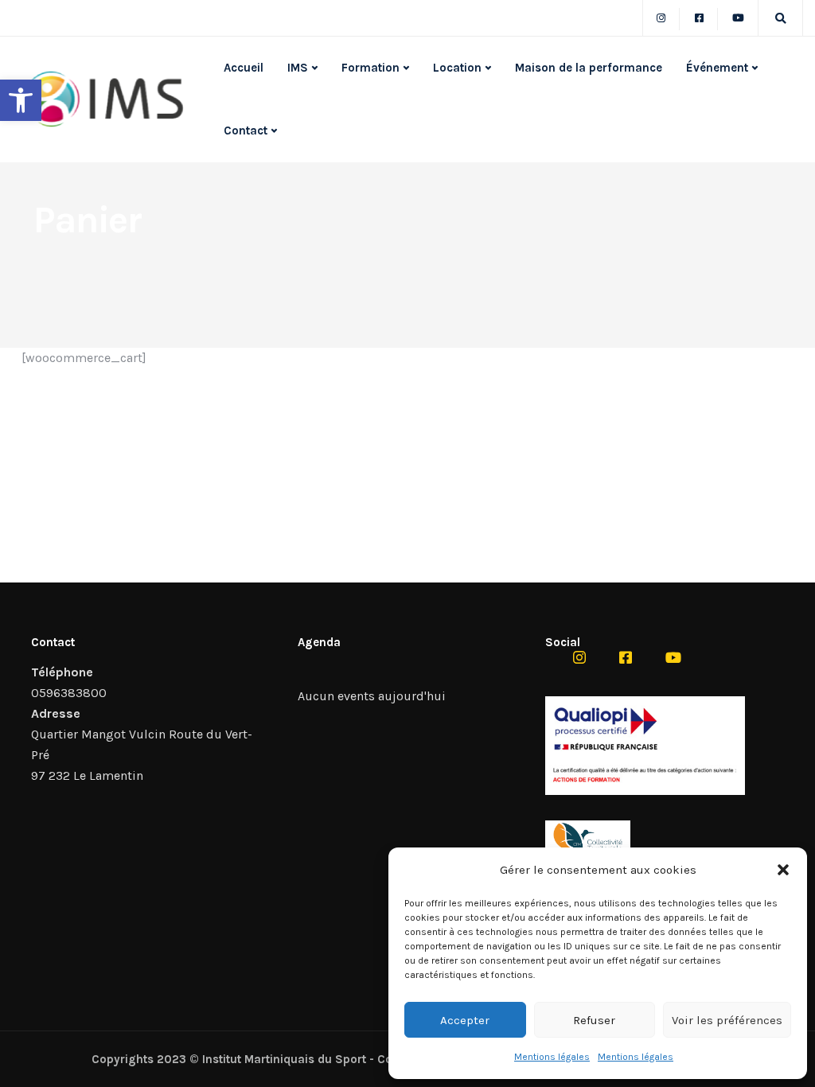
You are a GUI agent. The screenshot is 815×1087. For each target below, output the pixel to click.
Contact (245, 130)
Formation (370, 67)
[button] (20, 100)
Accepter (464, 1020)
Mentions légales (552, 1056)
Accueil (243, 67)
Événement (717, 67)
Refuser (594, 1020)
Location (457, 67)
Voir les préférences (727, 1020)
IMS (297, 67)
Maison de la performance (588, 67)
